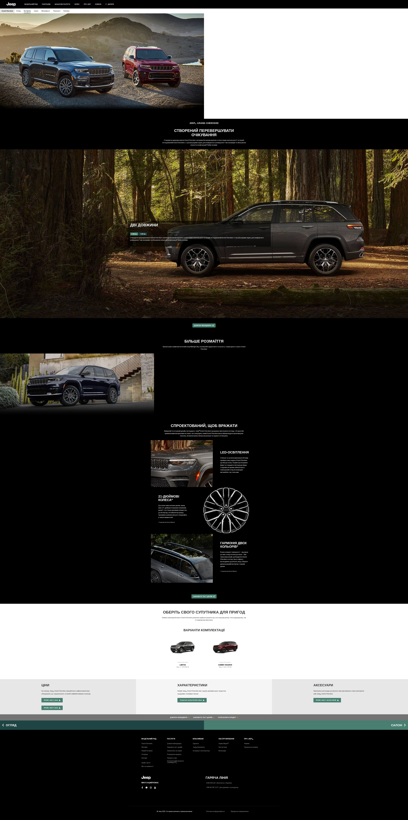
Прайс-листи (146, 763)
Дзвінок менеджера (174, 743)
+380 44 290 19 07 (212, 787)
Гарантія (196, 743)
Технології (56, 11)
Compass (145, 754)
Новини (246, 743)
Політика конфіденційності (215, 811)
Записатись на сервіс (174, 751)
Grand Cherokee (7, 11)
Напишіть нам (172, 758)
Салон (36, 11)
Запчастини (223, 747)
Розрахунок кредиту (174, 754)
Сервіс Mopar (224, 743)
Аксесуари (222, 751)
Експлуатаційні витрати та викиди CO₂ (175, 761)
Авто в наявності (147, 766)
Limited (183, 665)
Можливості (45, 11)
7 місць (143, 234)
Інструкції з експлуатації (201, 751)
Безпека (66, 11)
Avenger (144, 758)
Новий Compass (147, 751)
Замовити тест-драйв (174, 747)
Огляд (18, 11)
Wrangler (145, 747)
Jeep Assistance (199, 747)
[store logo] (11, 4)
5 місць (134, 234)
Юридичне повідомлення (240, 811)
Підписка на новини (251, 747)
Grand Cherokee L (225, 662)
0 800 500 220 (211, 783)
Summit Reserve (225, 665)
